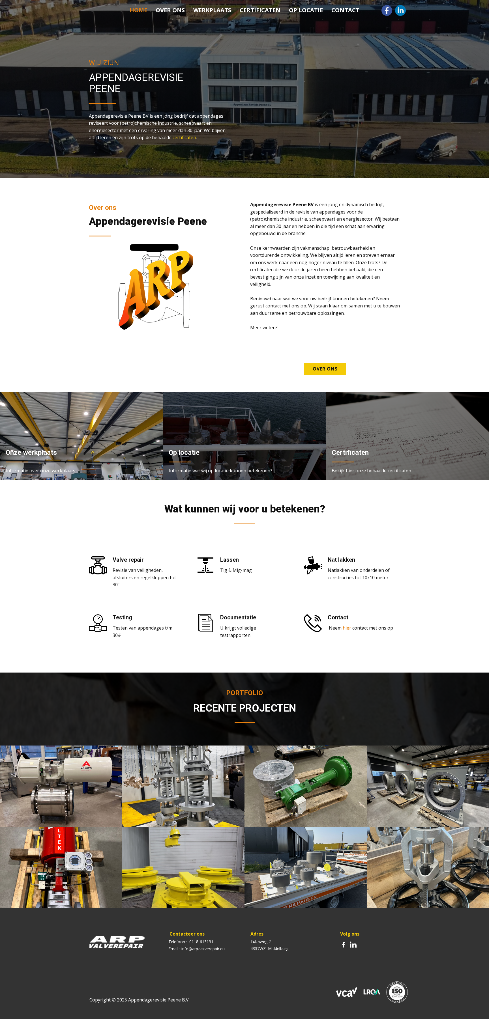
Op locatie (306, 10)
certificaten (184, 137)
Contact (345, 10)
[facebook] (386, 10)
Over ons (170, 10)
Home (138, 10)
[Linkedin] (400, 10)
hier (347, 628)
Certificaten (260, 10)
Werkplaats (212, 10)
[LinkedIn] (353, 944)
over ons (325, 369)
